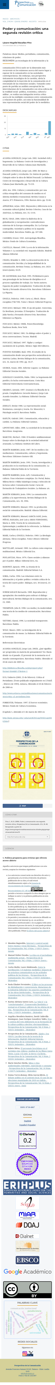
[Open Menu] (4, 4)
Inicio (5, 19)
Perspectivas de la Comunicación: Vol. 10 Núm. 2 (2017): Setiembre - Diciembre (29, 1069)
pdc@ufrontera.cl (27, 1373)
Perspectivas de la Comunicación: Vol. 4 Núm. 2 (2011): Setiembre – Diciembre (30, 978)
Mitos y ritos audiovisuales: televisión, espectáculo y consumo (30, 1064)
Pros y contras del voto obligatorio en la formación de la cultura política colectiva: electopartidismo (30, 1022)
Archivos (14, 19)
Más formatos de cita (16, 837)
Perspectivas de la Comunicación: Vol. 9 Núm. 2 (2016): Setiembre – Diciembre (29, 1057)
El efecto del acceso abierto (38, 931)
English (27, 1121)
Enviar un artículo (27, 1099)
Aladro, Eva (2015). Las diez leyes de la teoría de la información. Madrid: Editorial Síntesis (28, 1036)
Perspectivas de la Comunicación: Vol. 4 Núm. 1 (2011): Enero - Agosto (30, 948)
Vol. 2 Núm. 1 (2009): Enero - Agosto (20, 21)
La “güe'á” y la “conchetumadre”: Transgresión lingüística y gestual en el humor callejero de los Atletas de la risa (30, 1005)
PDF (23, 806)
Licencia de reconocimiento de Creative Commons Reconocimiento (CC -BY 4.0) (24, 887)
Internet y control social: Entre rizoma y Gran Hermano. (28, 944)
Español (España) (27, 1125)
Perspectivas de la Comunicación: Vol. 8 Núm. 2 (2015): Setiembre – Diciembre (30, 995)
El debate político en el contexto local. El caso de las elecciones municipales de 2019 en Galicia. (30, 1078)
